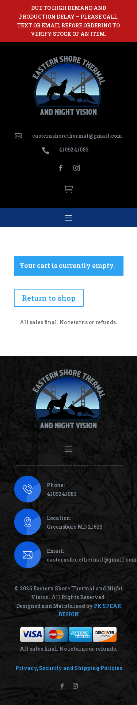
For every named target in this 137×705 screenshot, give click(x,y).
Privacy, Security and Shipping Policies (68, 667)
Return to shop (49, 298)
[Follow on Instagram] (76, 168)
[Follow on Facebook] (60, 168)
